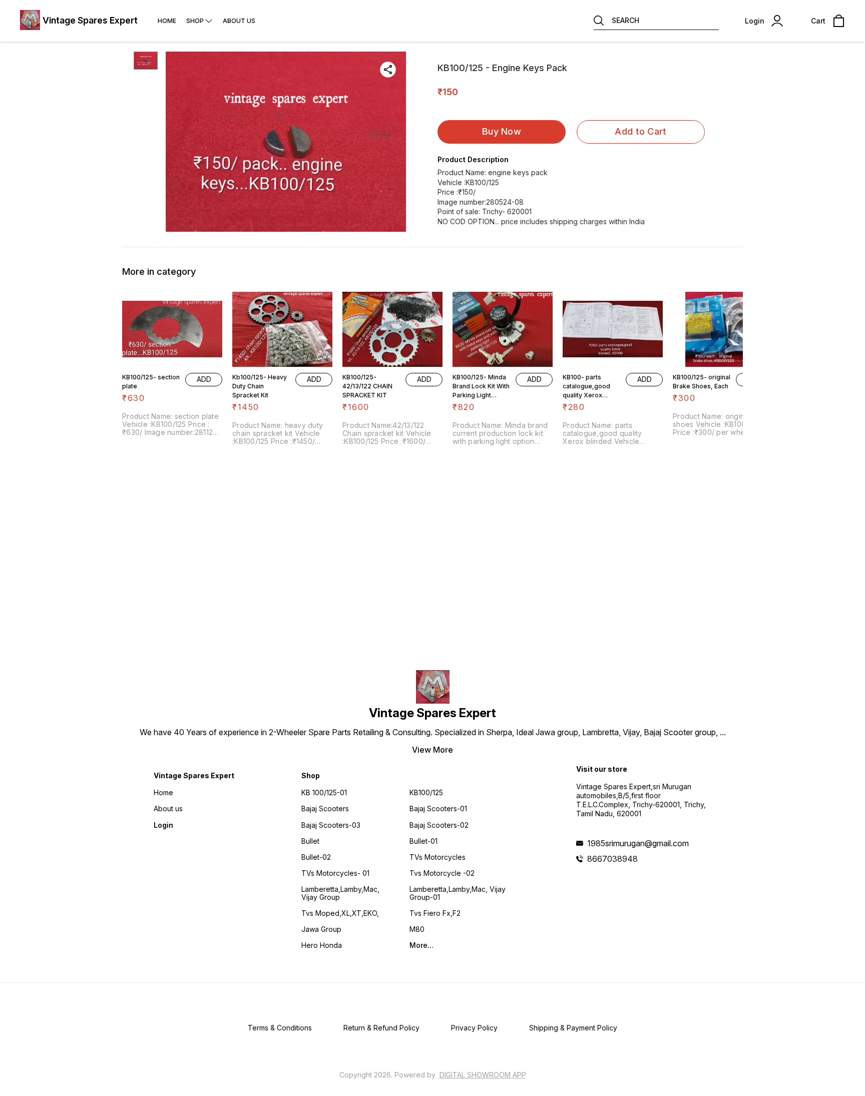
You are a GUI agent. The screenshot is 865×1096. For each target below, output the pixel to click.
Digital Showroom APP (483, 1074)
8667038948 (612, 858)
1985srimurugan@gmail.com (638, 843)
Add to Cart (640, 131)
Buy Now (501, 131)
